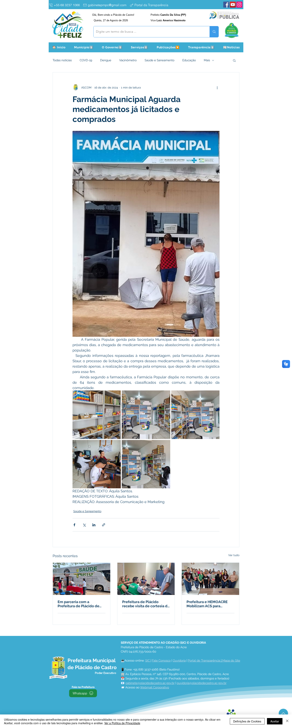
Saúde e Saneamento (159, 60)
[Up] (283, 713)
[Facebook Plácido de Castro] (226, 5)
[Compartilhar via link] (103, 525)
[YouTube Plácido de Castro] (233, 5)
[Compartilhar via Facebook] (74, 525)
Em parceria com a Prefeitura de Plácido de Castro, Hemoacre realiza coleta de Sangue (79, 604)
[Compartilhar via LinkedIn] (94, 525)
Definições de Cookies (247, 721)
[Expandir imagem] (97, 414)
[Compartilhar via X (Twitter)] (84, 525)
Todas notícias (62, 60)
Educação (189, 60)
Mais (207, 60)
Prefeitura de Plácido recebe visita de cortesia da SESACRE (145, 604)
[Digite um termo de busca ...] (214, 31)
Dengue (105, 60)
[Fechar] (287, 721)
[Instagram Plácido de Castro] (239, 5)
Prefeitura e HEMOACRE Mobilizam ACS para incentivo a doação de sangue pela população (207, 604)
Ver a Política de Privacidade (122, 723)
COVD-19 (86, 60)
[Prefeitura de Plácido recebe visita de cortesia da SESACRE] (146, 579)
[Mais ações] (217, 87)
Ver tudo (233, 555)
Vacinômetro (128, 60)
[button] (84, 47)
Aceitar (274, 721)
